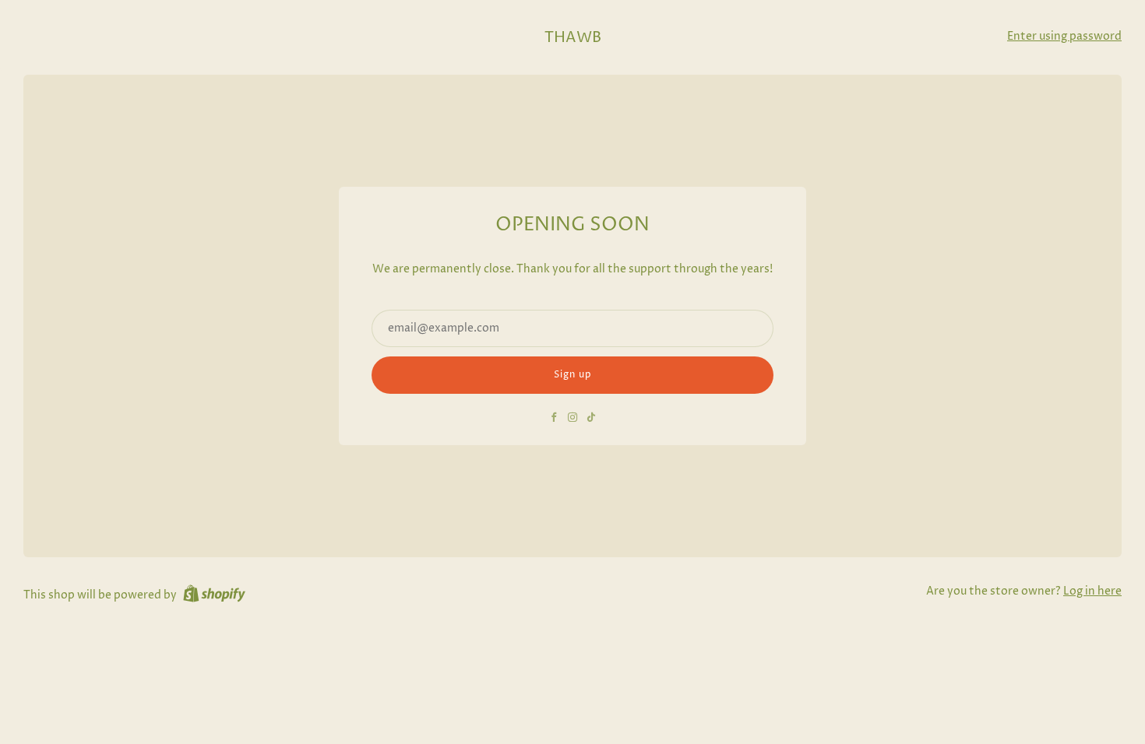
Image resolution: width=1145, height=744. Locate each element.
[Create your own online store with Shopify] (214, 596)
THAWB (572, 38)
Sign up (573, 374)
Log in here (1092, 591)
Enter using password (1064, 37)
